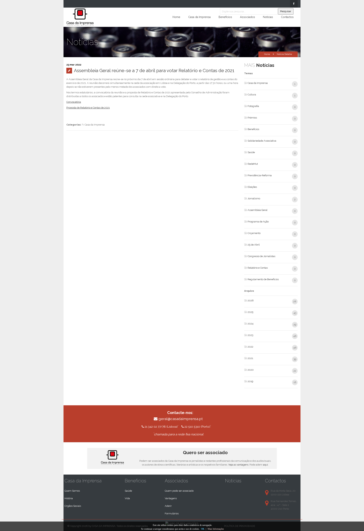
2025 (250, 312)
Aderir (168, 505)
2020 (251, 369)
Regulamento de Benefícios (263, 279)
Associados (247, 17)
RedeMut (253, 163)
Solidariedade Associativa (262, 140)
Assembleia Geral (258, 210)
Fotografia (253, 106)
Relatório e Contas (258, 267)
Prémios (252, 117)
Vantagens (171, 498)
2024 (250, 323)
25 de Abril (254, 244)
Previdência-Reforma (260, 175)
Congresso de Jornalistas (261, 256)
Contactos (287, 17)
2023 (250, 335)
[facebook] (294, 4)
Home (176, 17)
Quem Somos (72, 490)
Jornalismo (254, 198)
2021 (250, 358)
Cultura (252, 94)
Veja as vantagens (238, 464)
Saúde (251, 152)
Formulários (172, 513)
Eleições (252, 187)
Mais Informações (216, 529)
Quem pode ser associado (179, 490)
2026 (251, 300)
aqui (265, 464)
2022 (250, 346)
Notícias (268, 17)
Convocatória (73, 102)
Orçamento (254, 233)
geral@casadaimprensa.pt (180, 419)
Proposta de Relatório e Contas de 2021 (88, 107)
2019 (250, 381)
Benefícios (225, 17)
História (68, 498)
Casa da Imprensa (199, 17)
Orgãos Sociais (72, 505)
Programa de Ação (258, 221)
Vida (127, 498)
